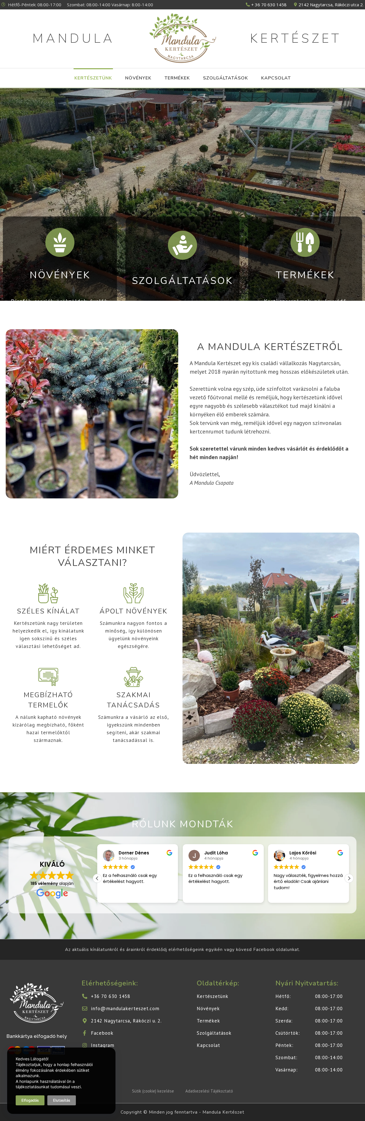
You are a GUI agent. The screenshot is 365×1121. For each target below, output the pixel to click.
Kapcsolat (276, 78)
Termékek (177, 78)
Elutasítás (61, 1100)
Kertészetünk (93, 78)
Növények (138, 78)
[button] (349, 878)
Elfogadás (30, 1100)
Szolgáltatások (225, 78)
